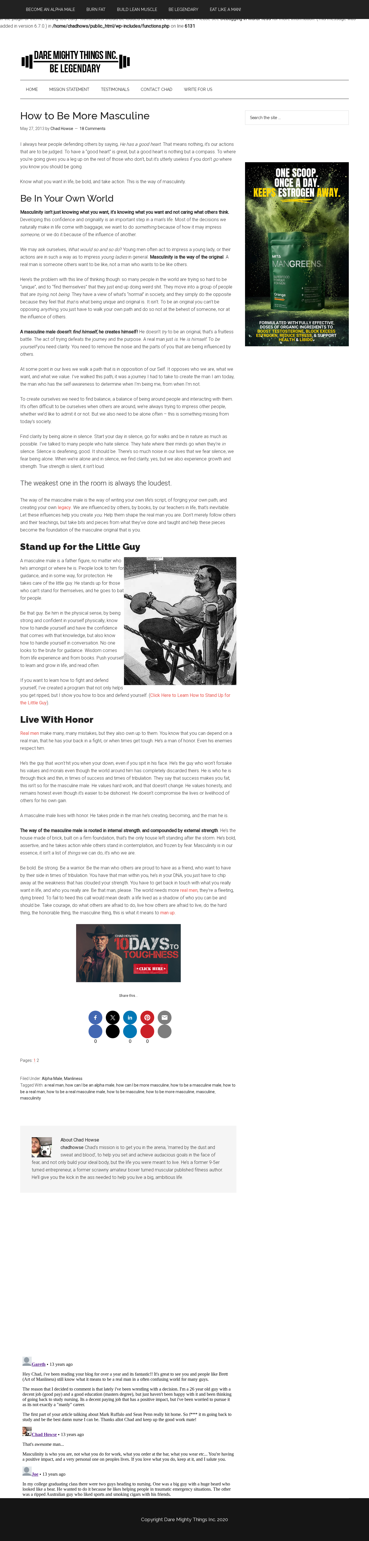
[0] (95, 1031)
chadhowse (72, 1147)
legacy (64, 507)
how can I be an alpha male (89, 1085)
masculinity (30, 1098)
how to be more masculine (170, 1091)
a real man (54, 1085)
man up (167, 912)
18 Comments (93, 128)
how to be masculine (125, 1091)
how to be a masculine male (196, 1085)
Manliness (73, 1078)
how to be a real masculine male (76, 1091)
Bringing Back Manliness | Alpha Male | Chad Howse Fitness (75, 61)
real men (188, 890)
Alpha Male (52, 1078)
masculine (205, 1091)
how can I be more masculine (142, 1085)
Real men (29, 733)
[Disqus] (128, 1279)
